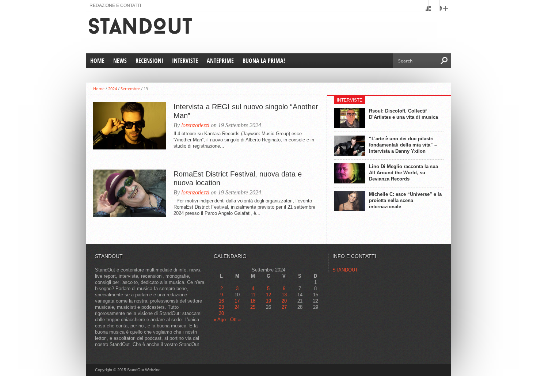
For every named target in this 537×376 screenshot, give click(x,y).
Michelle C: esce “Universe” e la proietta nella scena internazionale (405, 200)
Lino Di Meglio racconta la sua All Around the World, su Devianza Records (403, 173)
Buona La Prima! (264, 61)
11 (253, 294)
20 (284, 301)
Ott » (235, 319)
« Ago (220, 319)
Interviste (185, 61)
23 (221, 307)
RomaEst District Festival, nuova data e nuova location (238, 178)
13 (284, 294)
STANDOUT (345, 270)
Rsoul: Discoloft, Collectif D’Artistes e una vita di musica (403, 114)
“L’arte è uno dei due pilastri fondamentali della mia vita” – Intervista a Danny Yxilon (403, 145)
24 (237, 307)
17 (237, 301)
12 (268, 294)
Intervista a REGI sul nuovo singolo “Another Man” (246, 111)
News (120, 61)
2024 (112, 88)
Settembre (130, 88)
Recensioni (149, 61)
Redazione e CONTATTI (115, 5)
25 (252, 307)
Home (97, 61)
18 (252, 301)
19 (268, 301)
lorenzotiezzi (195, 125)
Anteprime (220, 61)
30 (221, 313)
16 (221, 301)
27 (284, 307)
